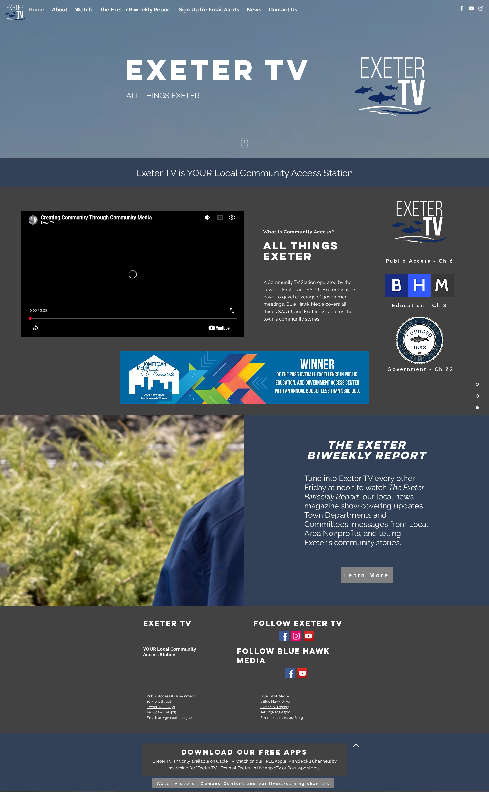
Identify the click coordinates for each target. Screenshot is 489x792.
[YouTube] (471, 8)
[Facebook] (462, 8)
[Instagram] (481, 8)
